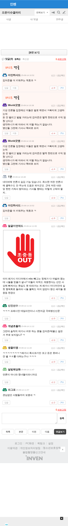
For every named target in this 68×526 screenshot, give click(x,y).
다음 (47, 431)
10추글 (59, 19)
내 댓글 (34, 19)
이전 (34, 431)
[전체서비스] (63, 4)
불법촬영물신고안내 (34, 452)
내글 (8, 19)
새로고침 (61, 59)
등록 (62, 418)
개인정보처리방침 (30, 448)
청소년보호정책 (52, 447)
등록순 (17, 59)
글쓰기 (64, 12)
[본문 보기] (34, 52)
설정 (50, 443)
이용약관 (12, 448)
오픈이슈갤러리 (11, 12)
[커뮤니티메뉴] (4, 4)
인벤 (13, 4)
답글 (6, 88)
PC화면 (30, 443)
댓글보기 (60, 431)
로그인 (18, 443)
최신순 (25, 59)
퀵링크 (41, 443)
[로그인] (57, 4)
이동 (14, 88)
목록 (8, 431)
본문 (21, 431)
